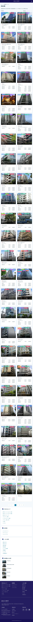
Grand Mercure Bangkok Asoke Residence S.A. (7, 60)
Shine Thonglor (20, 181)
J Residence (9, 560)
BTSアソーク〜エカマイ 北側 (6, 584)
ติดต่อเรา (13, 612)
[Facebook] (23, 610)
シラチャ (3, 594)
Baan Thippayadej (5, 434)
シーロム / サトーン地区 (6, 518)
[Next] (21, 505)
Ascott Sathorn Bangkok (6, 102)
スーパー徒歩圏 (5, 548)
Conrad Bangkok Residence (22, 434)
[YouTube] (29, 610)
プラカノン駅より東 (4, 591)
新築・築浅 (4, 545)
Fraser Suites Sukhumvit (22, 60)
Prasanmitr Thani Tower (22, 20)
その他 (4, 521)
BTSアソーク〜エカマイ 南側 (7, 513)
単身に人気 (4, 543)
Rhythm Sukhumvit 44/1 (10, 564)
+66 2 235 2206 (5, 609)
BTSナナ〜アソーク (6, 515)
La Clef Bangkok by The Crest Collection (8, 491)
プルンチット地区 (5, 516)
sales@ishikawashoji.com (6, 610)
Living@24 (3, 258)
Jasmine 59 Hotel (21, 315)
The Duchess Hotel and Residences (7, 277)
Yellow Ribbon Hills (5, 122)
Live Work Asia (4, 221)
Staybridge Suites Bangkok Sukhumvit (24, 277)
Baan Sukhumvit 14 (21, 238)
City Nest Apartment (5, 161)
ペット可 (4, 551)
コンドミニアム (5, 534)
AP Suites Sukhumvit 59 (22, 258)
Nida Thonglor (4, 181)
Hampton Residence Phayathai (23, 122)
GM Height (3, 40)
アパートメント (5, 532)
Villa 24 (19, 335)
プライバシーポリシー (15, 613)
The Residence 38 (21, 491)
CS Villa (3, 393)
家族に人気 (4, 542)
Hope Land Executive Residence (23, 393)
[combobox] (29, 11)
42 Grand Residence (5, 373)
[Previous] (9, 505)
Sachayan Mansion (21, 373)
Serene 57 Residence (5, 201)
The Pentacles (9, 568)
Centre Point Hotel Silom (22, 453)
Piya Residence (20, 413)
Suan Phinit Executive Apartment (23, 102)
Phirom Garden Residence (6, 413)
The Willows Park (4, 335)
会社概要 (13, 609)
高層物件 (23, 591)
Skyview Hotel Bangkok (6, 315)
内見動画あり (5, 553)
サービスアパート (14, 584)
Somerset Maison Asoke (6, 20)
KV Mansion (4, 238)
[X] (26, 610)
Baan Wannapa (20, 161)
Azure (19, 221)
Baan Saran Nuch (21, 201)
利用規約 (13, 615)
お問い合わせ (14, 610)
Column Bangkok (21, 40)
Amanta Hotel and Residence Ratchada (8, 453)
